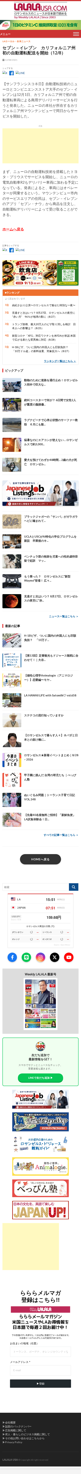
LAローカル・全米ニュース (16, 41)
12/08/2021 (11, 59)
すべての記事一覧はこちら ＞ (61, 834)
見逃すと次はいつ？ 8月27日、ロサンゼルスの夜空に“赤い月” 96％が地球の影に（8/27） (43, 314)
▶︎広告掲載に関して (14, 1430)
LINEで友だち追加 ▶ (40, 1077)
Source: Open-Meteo (62, 945)
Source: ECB (16, 920)
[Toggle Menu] (76, 34)
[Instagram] (40, 957)
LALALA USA (10, 1459)
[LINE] (26, 957)
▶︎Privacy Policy (12, 1442)
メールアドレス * (20, 1362)
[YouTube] (68, 957)
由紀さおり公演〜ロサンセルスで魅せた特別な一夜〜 (43, 305)
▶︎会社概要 (9, 1422)
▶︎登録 (40, 1383)
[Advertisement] (40, 145)
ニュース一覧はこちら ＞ (64, 616)
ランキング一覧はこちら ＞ (60, 361)
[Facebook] (12, 957)
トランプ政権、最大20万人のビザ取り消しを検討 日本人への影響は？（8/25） (44, 326)
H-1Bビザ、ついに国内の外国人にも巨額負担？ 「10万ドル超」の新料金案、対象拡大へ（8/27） (41, 349)
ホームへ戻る (13, 229)
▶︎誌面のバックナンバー (16, 1426)
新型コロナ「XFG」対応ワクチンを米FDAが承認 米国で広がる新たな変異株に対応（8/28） (44, 337)
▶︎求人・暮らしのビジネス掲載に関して (26, 1434)
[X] (54, 957)
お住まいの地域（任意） (24, 1343)
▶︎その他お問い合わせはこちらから (23, 1438)
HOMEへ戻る (40, 859)
